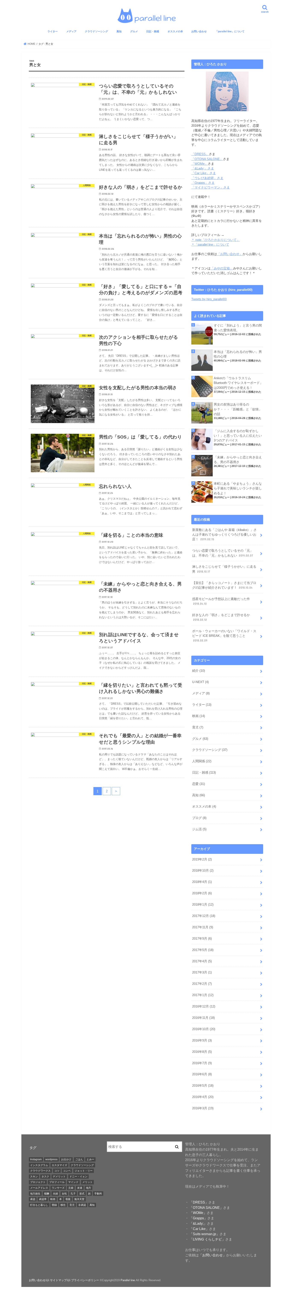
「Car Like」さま (203, 173)
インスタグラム (39, 1165)
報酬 (46, 1193)
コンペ (67, 1170)
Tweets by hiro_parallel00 (209, 299)
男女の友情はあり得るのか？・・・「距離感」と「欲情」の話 (238, 409)
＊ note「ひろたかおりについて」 (215, 240)
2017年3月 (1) (202, 972)
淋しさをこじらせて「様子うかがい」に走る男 (224, 569)
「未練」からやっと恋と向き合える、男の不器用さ (238, 460)
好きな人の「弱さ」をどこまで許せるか (221, 617)
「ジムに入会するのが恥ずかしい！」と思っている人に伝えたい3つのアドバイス (238, 435)
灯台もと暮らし (39, 1204)
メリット (87, 1182)
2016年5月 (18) (203, 1085)
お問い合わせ (199, 31)
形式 (81, 1193)
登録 (54, 1204)
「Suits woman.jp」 (204, 1234)
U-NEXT (200, 682)
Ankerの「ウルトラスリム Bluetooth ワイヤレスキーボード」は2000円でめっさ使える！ (238, 382)
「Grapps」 (198, 1218)
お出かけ (66, 1159)
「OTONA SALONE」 (207, 159)
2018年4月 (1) (202, 882)
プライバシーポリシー (85, 1280)
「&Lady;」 (198, 1223)
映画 (198, 716)
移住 (63, 1204)
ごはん (79, 1159)
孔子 (73, 1193)
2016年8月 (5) (202, 1051)
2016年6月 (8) (202, 1074)
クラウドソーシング (96, 31)
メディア (71, 31)
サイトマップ (58, 1280)
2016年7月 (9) (202, 1063)
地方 (88, 1187)
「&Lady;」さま (202, 168)
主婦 (70, 1187)
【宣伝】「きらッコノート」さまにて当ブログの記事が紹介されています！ (224, 585)
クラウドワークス (40, 1170)
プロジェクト (38, 1182)
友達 (79, 1187)
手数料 (98, 1193)
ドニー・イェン (78, 1176)
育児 (197, 727)
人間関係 (201, 761)
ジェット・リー (84, 1170)
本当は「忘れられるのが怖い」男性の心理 (238, 354)
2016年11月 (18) (203, 1017)
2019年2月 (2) (202, 859)
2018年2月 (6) (202, 893)
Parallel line (128, 1280)
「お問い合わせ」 (230, 254)
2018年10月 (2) (203, 870)
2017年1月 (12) (203, 995)
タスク (45, 1176)
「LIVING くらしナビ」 (207, 1239)
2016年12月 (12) (203, 1006)
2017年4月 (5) (202, 961)
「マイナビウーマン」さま (210, 187)
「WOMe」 (199, 163)
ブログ (199, 818)
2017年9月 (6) (202, 938)
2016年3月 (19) (203, 1108)
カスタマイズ (59, 1165)
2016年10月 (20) (203, 1029)
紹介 (198, 670)
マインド (73, 1182)
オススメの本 (175, 31)
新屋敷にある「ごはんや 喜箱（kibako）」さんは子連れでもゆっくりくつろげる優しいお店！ (224, 534)
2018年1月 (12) (203, 904)
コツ (56, 1170)
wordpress (51, 1159)
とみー (90, 1159)
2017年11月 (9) (202, 927)
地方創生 (35, 1193)
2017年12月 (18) (203, 916)
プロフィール (57, 1182)
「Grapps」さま (203, 182)
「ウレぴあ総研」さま (207, 178)
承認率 (43, 1199)
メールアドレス (39, 1187)
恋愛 (198, 784)
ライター (52, 31)
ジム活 (199, 829)
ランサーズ (58, 1187)
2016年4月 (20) (203, 1097)
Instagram (36, 1159)
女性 (64, 1193)
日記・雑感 (152, 31)
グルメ (134, 31)
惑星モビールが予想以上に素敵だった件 (221, 601)
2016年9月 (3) (202, 1040)
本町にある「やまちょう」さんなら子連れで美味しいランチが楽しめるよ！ (238, 488)
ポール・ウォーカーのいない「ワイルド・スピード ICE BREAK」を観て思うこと (224, 635)
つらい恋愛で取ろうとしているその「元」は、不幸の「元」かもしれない (222, 553)
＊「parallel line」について (210, 244)
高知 (119, 31)
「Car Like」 (199, 1229)
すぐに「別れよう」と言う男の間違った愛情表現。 (238, 328)
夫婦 (55, 1193)
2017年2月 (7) (202, 983)
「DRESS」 (200, 154)
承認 (32, 1199)
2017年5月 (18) (203, 950)
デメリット (59, 1176)
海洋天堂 (79, 1199)
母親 (68, 1199)
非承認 (82, 1204)
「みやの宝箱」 (222, 268)
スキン (34, 1176)
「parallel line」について (230, 31)
